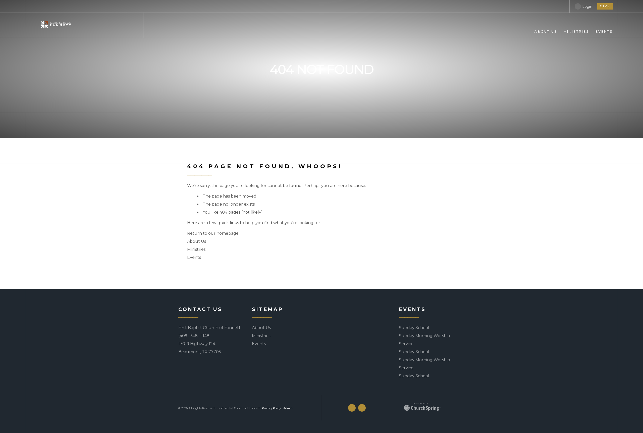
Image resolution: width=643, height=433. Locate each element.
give (605, 6)
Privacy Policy (271, 408)
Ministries (196, 249)
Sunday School (414, 327)
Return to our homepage (213, 233)
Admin (288, 408)
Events (194, 257)
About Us (196, 241)
